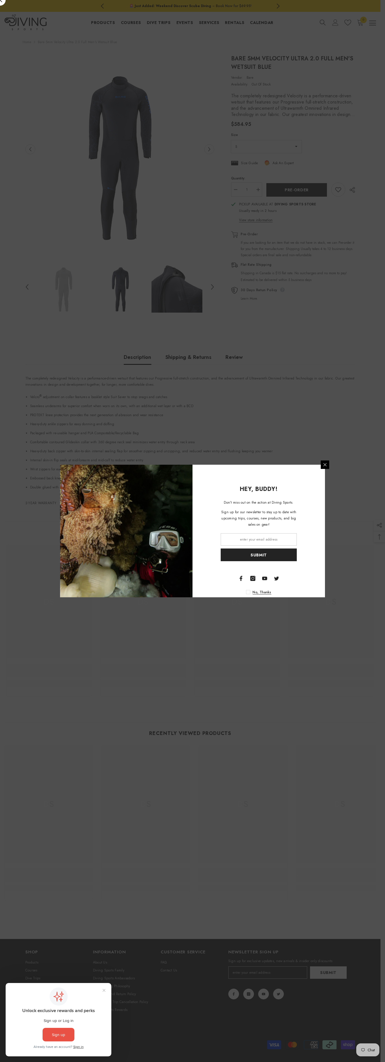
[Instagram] (253, 578)
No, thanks (262, 592)
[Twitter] (276, 578)
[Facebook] (241, 578)
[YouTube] (265, 578)
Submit (259, 555)
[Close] (325, 464)
